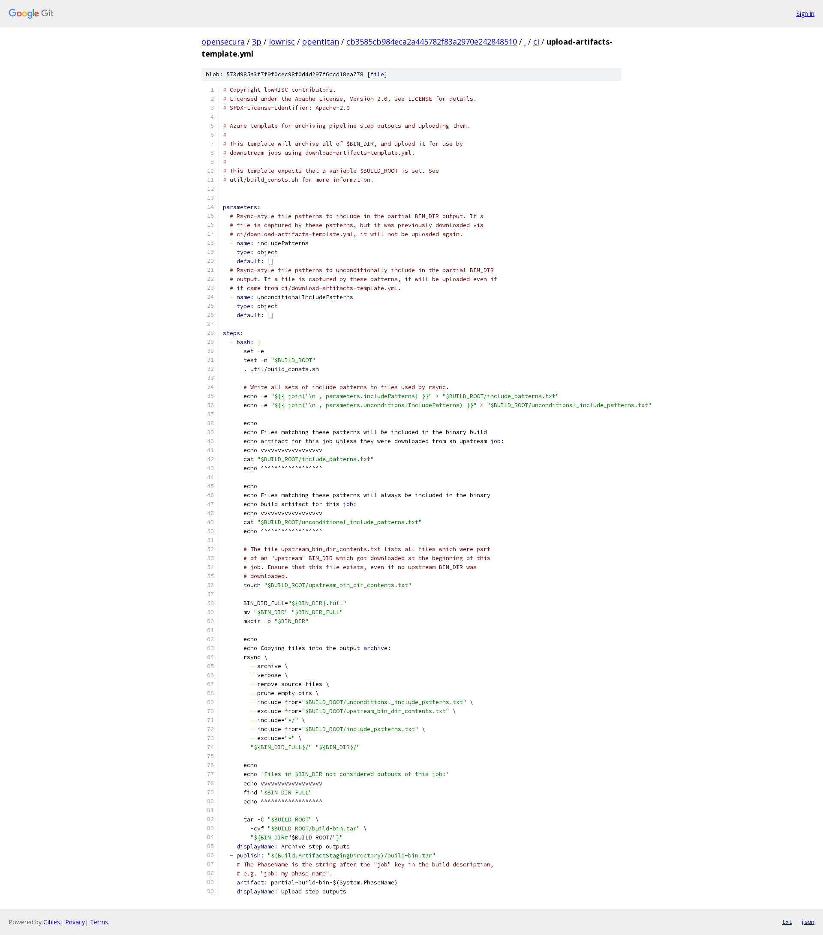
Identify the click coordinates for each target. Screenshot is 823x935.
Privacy (75, 922)
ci (536, 41)
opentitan (320, 41)
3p (256, 41)
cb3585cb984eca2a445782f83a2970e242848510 (431, 41)
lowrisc (282, 41)
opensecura (223, 41)
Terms (99, 922)
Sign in (805, 13)
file (377, 74)
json (807, 922)
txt (787, 922)
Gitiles (51, 922)
